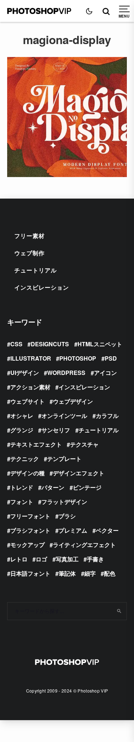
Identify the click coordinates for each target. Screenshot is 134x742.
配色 (109, 573)
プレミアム (73, 530)
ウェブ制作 (29, 253)
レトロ (19, 559)
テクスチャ (84, 444)
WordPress (66, 372)
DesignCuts (50, 344)
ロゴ (41, 559)
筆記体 (67, 573)
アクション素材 (30, 387)
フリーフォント (30, 516)
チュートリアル (35, 270)
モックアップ (27, 545)
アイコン (105, 372)
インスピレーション (41, 287)
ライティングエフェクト (84, 545)
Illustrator (30, 358)
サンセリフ (55, 430)
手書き (95, 559)
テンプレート (64, 459)
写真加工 (67, 559)
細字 (90, 573)
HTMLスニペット (100, 344)
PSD (111, 358)
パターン (52, 487)
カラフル (107, 416)
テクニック (24, 459)
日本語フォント (30, 573)
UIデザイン (24, 372)
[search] (118, 611)
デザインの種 (27, 473)
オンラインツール (64, 416)
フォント (21, 502)
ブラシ (67, 516)
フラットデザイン (64, 502)
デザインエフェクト (78, 473)
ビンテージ (87, 487)
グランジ (21, 430)
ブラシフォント (30, 530)
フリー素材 (29, 236)
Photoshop (77, 358)
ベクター (107, 530)
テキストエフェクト (36, 444)
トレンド (21, 487)
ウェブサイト (27, 401)
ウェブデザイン (73, 401)
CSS (16, 344)
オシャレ (21, 416)
